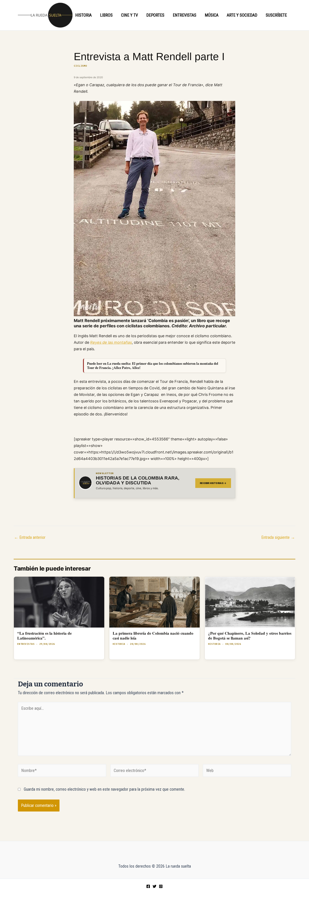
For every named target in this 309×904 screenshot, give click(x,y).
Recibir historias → (213, 483)
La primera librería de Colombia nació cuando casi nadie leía (153, 635)
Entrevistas (184, 15)
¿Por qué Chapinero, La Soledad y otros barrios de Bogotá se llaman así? (249, 635)
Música (211, 15)
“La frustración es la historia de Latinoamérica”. (44, 635)
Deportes (155, 15)
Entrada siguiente (278, 537)
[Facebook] (148, 886)
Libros (106, 15)
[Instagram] (161, 886)
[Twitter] (154, 886)
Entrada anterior (29, 537)
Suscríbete (276, 15)
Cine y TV (129, 15)
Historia (83, 15)
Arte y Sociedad (242, 15)
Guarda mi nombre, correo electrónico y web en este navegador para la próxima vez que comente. (104, 789)
